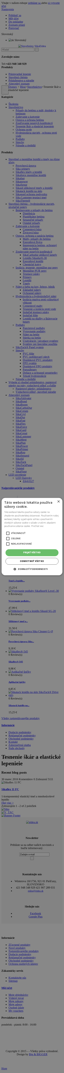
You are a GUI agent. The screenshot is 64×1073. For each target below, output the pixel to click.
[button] (7, 533)
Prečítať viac (37, 526)
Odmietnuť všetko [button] (32, 561)
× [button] (58, 501)
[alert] (32, 536)
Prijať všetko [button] (32, 552)
